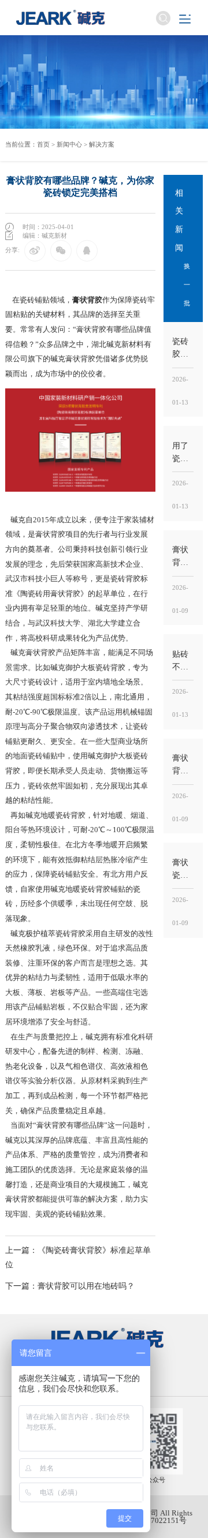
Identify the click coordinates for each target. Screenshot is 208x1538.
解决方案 (101, 144)
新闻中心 (69, 144)
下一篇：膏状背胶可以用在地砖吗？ (70, 1285)
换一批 (187, 284)
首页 (43, 144)
